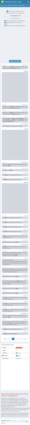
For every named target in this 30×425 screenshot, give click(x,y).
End (25, 339)
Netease (26, 240)
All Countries (21, 5)
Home (5, 5)
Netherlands (14, 5)
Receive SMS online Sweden (16, 11)
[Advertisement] (15, 43)
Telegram (26, 64)
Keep (27, 278)
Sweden (9, 5)
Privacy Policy (22, 420)
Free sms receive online (10, 421)
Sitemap (27, 420)
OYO (27, 116)
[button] (1, 5)
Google (27, 172)
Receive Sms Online (20, 421)
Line (27, 258)
